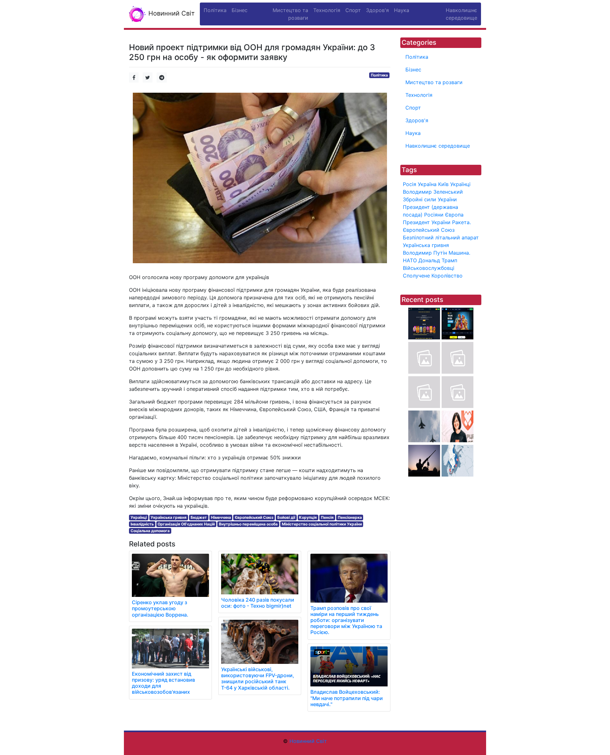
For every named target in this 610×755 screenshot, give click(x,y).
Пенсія (327, 517)
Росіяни (434, 214)
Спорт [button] (353, 10)
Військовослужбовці (428, 268)
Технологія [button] (326, 10)
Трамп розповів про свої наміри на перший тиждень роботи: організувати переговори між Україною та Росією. (346, 620)
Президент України (427, 222)
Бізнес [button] (239, 10)
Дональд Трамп (437, 260)
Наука (413, 133)
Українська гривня (168, 517)
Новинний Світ (170, 13)
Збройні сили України (430, 199)
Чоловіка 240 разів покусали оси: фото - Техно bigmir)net (257, 603)
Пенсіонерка (350, 517)
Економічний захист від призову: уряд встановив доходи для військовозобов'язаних (163, 683)
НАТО (410, 260)
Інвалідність (142, 524)
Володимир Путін (425, 253)
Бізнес (413, 69)
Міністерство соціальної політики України (322, 524)
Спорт (413, 107)
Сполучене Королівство (433, 275)
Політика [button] (215, 10)
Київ (443, 184)
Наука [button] (401, 10)
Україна (427, 184)
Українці (139, 517)
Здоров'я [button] (377, 10)
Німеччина (221, 517)
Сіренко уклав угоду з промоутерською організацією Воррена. (160, 608)
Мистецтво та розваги (434, 82)
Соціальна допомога (150, 530)
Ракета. (461, 222)
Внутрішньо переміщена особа (248, 524)
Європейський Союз (254, 517)
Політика (379, 75)
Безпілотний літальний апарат (441, 237)
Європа (454, 214)
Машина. (459, 253)
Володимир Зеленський (433, 192)
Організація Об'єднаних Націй (186, 524)
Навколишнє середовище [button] (461, 14)
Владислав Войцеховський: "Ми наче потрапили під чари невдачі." (346, 698)
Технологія (418, 95)
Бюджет (199, 517)
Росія (409, 184)
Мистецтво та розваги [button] (290, 14)
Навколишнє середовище (437, 146)
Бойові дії (286, 517)
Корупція (308, 517)
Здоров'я (416, 120)
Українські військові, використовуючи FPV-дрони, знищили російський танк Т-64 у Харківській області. (257, 678)
